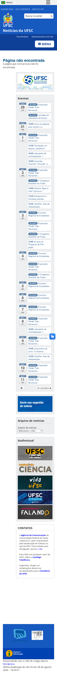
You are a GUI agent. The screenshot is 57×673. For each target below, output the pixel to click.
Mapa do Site (38, 9)
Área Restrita (23, 36)
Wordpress (9, 663)
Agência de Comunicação (33, 535)
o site (39, 549)
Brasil (9, 2)
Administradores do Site (42, 36)
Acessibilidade (7, 9)
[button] (21, 388)
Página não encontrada (24, 60)
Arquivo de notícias (27, 427)
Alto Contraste (23, 9)
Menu (46, 44)
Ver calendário (43, 388)
